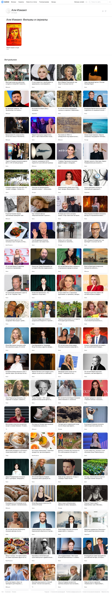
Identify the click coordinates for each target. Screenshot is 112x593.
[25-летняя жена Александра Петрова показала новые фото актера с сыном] (69, 339)
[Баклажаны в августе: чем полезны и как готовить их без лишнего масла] (16, 234)
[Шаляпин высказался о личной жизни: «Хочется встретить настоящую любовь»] (43, 576)
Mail (3, 591)
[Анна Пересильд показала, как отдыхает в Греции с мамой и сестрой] (16, 392)
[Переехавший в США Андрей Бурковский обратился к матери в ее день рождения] (43, 523)
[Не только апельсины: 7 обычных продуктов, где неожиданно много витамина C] (43, 445)
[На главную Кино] (6, 2)
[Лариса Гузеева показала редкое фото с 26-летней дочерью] (16, 155)
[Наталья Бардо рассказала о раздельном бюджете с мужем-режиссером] (43, 313)
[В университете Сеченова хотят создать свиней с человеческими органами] (16, 497)
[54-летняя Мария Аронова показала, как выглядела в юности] (95, 366)
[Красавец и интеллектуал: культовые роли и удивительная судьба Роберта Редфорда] (43, 550)
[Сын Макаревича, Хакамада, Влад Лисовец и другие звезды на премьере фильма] (43, 339)
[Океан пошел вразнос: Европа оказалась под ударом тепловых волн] (95, 129)
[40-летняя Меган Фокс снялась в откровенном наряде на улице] (69, 260)
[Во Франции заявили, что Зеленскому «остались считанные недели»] (16, 103)
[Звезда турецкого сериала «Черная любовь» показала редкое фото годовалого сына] (95, 392)
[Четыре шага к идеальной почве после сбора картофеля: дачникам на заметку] (69, 418)
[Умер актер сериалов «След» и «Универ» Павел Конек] (69, 471)
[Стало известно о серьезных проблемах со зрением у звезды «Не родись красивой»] (69, 287)
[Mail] (2, 2)
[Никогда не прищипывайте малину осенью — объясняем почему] (43, 181)
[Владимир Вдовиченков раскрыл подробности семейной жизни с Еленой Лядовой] (95, 103)
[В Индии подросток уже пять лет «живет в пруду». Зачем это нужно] (16, 181)
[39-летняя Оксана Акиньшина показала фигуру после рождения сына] (16, 523)
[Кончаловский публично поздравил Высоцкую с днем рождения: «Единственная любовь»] (16, 313)
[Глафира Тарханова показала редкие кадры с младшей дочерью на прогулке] (69, 155)
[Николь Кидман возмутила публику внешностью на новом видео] (69, 576)
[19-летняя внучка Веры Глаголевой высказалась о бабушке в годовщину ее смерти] (95, 313)
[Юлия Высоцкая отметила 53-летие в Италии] (43, 497)
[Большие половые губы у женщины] (43, 103)
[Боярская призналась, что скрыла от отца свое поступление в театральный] (43, 287)
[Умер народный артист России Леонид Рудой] (95, 76)
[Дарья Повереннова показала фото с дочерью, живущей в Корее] (16, 471)
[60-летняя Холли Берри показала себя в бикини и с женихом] (69, 392)
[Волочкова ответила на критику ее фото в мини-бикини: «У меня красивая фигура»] (16, 418)
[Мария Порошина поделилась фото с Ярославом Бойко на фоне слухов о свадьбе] (43, 129)
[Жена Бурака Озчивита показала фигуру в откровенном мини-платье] (95, 208)
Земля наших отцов (12, 47)
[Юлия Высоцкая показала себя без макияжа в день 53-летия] (16, 339)
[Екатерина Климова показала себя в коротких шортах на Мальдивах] (95, 418)
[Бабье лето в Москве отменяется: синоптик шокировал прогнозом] (69, 234)
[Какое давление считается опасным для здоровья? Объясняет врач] (95, 181)
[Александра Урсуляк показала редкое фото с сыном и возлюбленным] (69, 523)
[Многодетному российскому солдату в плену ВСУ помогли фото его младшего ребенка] (16, 76)
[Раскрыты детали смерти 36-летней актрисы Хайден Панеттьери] (95, 287)
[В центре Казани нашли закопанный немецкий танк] (16, 208)
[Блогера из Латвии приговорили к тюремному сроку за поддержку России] (43, 418)
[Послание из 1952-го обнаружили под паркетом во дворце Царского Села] (69, 129)
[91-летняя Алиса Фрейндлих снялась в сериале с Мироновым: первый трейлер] (69, 103)
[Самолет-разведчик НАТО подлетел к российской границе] (43, 155)
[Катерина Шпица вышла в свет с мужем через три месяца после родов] (16, 366)
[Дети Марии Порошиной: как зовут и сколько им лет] (69, 76)
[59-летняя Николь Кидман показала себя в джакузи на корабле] (43, 471)
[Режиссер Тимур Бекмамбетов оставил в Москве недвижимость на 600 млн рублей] (43, 260)
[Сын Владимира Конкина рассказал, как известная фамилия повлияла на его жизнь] (43, 234)
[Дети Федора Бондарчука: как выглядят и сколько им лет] (95, 234)
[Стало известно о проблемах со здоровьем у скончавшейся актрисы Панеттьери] (43, 76)
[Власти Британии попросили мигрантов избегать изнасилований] (95, 260)
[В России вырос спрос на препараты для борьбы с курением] (16, 576)
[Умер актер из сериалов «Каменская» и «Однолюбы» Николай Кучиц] (95, 576)
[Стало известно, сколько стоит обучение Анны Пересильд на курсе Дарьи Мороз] (95, 445)
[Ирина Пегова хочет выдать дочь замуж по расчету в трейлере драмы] (43, 366)
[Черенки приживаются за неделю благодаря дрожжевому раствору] (69, 313)
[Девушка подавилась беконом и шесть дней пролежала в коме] (95, 523)
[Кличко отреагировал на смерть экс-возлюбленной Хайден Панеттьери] (95, 339)
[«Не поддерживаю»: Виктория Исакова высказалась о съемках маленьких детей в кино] (69, 550)
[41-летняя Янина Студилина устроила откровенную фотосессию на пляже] (16, 260)
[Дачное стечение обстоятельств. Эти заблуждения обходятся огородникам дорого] (69, 445)
